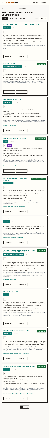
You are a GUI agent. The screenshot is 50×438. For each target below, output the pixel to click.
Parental (22, 18)
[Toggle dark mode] (29, 2)
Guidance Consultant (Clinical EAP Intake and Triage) (19, 366)
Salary (11, 18)
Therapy (5, 51)
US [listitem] (4, 70)
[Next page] (27, 407)
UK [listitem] (4, 145)
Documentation (24, 51)
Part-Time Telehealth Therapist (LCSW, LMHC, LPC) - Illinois (21, 25)
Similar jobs (21, 56)
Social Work (5, 318)
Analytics (35, 2)
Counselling (12, 165)
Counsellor (6, 219)
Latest (5, 18)
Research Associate (9, 64)
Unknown (6, 221)
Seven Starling (8, 333)
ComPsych (6, 369)
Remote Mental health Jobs (11, 7)
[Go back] (3, 2)
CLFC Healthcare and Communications (13, 254)
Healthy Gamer (8, 102)
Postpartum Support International (13, 66)
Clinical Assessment (11, 51)
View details (8, 56)
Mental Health (6, 165)
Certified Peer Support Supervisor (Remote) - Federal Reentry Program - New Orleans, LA (19, 251)
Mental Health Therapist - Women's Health (16, 331)
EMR (20, 353)
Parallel (6, 294)
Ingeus (5, 141)
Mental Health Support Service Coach (14, 138)
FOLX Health (7, 27)
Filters (44, 18)
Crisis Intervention (14, 206)
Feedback (44, 3)
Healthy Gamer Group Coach (12, 99)
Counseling (11, 318)
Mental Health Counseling (8, 353)
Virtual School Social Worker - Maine (14, 292)
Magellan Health (8, 182)
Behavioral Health (6, 206)
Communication (31, 51)
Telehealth (18, 51)
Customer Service (15, 393)
